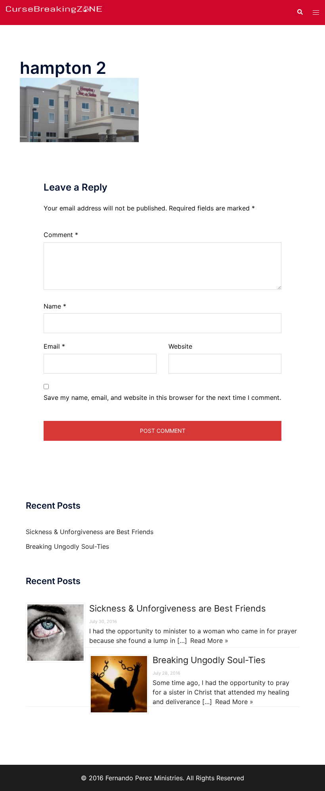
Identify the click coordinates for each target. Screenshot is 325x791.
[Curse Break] (54, 12)
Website (180, 346)
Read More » (209, 640)
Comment (61, 235)
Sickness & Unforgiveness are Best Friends (89, 532)
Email (54, 346)
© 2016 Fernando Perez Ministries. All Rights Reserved (162, 778)
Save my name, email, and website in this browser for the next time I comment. (162, 397)
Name (55, 306)
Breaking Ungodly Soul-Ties (67, 546)
